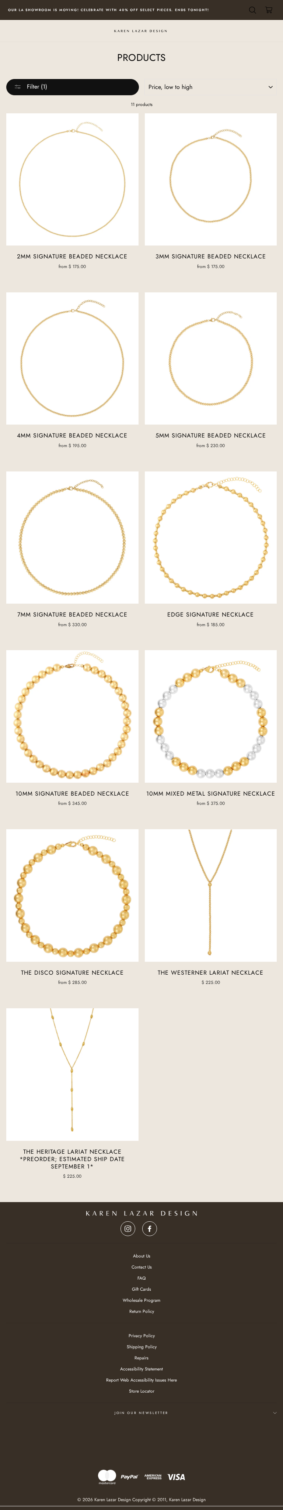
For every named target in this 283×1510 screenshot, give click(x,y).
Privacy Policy (191, 806)
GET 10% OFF (196, 771)
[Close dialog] (244, 676)
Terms (211, 806)
